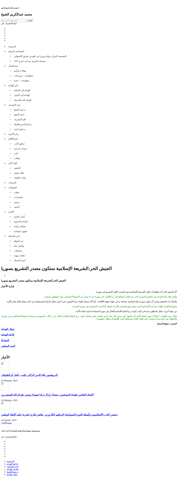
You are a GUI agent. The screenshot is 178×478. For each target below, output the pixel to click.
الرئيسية (12, 46)
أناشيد (16, 207)
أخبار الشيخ (19, 114)
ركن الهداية (13, 85)
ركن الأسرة (13, 134)
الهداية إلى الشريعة (22, 100)
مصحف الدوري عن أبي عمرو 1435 (29, 61)
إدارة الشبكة (14, 236)
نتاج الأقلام (13, 139)
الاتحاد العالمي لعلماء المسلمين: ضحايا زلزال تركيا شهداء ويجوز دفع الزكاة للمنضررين (47, 394)
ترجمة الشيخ (19, 109)
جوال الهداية (12, 474)
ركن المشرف (14, 105)
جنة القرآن (13, 66)
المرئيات (12, 182)
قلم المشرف (20, 119)
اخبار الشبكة (19, 260)
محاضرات (18, 197)
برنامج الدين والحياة (23, 124)
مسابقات (18, 250)
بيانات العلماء (20, 178)
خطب (16, 192)
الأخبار (11, 212)
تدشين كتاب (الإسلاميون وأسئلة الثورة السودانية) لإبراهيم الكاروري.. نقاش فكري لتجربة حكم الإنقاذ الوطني (59, 414)
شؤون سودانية (20, 231)
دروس (17, 202)
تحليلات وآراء (20, 226)
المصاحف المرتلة (16, 51)
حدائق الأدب (19, 144)
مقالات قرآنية (20, 71)
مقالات (17, 158)
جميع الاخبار (6, 423)
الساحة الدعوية (21, 221)
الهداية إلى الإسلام (22, 90)
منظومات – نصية (21, 80)
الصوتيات (12, 187)
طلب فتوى (19, 173)
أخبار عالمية (19, 216)
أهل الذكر (12, 163)
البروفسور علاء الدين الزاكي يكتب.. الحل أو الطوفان (29, 375)
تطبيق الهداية (12, 469)
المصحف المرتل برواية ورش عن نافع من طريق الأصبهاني (40, 56)
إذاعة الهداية (12, 464)
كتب (16, 153)
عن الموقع (19, 241)
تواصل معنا (19, 246)
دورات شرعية (20, 148)
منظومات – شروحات (23, 75)
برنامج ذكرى (19, 129)
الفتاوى (17, 168)
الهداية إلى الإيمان (22, 95)
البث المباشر (12, 466)
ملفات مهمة (19, 255)
